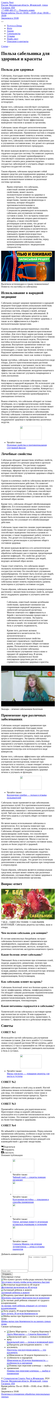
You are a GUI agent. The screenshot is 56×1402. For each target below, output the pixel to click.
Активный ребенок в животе (15, 1292)
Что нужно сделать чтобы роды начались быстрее (25, 1282)
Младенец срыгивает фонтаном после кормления (25, 1298)
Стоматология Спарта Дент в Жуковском (23, 1378)
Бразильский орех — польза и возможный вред (30, 1342)
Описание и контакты (17, 41)
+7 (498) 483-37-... (18, 10)
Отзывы (11, 36)
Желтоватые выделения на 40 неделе (19, 1287)
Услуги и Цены (14, 25)
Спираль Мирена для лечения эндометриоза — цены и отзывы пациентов (29, 1246)
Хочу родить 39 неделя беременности (19, 1313)
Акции (10, 31)
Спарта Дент (7, 2)
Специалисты (13, 33)
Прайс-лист (12, 39)
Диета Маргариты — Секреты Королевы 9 (28, 1334)
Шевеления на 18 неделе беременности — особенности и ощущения (27, 1361)
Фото (9, 28)
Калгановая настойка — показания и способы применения (31, 1200)
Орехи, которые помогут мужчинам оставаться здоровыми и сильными (30, 1223)
